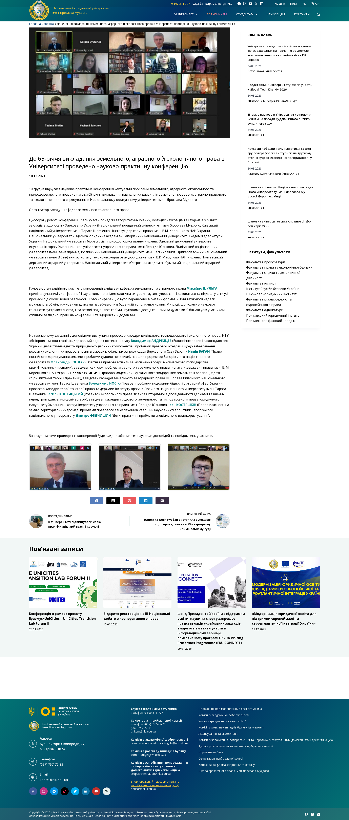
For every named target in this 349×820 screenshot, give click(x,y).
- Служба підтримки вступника (201, 3)
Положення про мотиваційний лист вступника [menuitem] (230, 709)
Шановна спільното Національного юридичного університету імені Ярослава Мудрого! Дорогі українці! (280, 191)
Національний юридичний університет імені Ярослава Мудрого (66, 726)
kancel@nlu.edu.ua (54, 780)
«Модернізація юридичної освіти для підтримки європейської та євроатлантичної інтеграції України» (284, 618)
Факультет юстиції (261, 283)
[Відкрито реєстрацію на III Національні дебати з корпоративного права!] (137, 582)
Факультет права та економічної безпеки (279, 267)
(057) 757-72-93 (51, 764)
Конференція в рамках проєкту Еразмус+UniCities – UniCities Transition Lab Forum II (62, 618)
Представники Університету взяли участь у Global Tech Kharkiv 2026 (279, 87)
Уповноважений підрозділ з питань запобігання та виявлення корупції (155, 783)
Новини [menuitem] (280, 3)
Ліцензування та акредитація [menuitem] (218, 734)
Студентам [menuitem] (244, 14)
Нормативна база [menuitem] (211, 752)
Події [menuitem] (293, 3)
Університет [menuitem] (184, 14)
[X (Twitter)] (113, 500)
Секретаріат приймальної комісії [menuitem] (221, 758)
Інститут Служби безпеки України (272, 289)
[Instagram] (312, 814)
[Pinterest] (129, 500)
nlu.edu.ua (84, 816)
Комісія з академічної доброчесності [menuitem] (224, 715)
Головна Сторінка (41, 24)
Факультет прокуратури (265, 262)
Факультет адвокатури (281, 100)
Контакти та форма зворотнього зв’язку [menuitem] (227, 765)
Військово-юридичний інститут (271, 294)
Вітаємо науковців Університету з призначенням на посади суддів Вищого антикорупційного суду (279, 118)
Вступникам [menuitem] (217, 14)
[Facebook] (96, 500)
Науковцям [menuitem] (276, 14)
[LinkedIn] (145, 500)
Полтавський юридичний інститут (273, 315)
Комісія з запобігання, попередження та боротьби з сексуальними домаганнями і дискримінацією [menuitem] (266, 740)
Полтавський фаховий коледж (270, 320)
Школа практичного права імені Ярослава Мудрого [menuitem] (234, 771)
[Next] (221, 467)
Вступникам (255, 71)
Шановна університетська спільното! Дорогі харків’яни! (279, 223)
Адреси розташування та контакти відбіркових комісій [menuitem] (236, 746)
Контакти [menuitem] (302, 14)
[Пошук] (318, 14)
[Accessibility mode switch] (304, 3)
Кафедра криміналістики (264, 173)
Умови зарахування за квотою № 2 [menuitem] (223, 721)
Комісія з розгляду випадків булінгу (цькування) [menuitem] (231, 727)
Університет (273, 71)
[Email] (162, 500)
